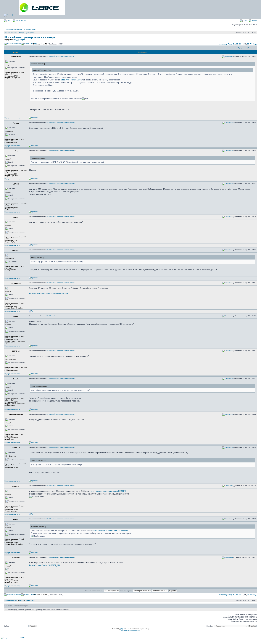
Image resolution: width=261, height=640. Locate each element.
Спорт (21, 33)
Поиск (254, 20)
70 (251, 44)
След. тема (252, 48)
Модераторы (19, 40)
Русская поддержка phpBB (130, 630)
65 (237, 44)
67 (242, 44)
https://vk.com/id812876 (71, 80)
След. (255, 44)
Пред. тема (242, 48)
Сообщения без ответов (13, 29)
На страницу (222, 44)
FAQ (245, 20)
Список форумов (11, 33)
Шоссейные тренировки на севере (29, 37)
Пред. (230, 44)
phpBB (122, 629)
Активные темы (29, 29)
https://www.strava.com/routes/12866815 (108, 491)
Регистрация (21, 20)
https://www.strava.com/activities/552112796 (48, 293)
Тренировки (30, 33)
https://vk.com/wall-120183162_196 (44, 565)
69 (248, 44)
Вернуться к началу (12, 118)
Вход (9, 20)
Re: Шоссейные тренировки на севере (61, 56)
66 (240, 44)
